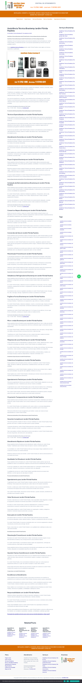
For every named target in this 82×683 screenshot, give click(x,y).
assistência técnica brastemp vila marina (66, 326)
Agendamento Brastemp (10, 664)
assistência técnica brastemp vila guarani (66, 251)
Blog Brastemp (8, 665)
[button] (79, 276)
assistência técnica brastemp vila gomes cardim (66, 248)
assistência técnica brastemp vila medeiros (66, 337)
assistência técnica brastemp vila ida (66, 274)
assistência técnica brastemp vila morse (66, 345)
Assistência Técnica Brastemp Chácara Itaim (47, 629)
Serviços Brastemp (9, 661)
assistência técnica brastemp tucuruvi (65, 233)
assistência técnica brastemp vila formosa (66, 244)
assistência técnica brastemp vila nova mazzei (66, 360)
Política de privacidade (10, 667)
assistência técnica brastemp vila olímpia (66, 363)
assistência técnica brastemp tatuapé (65, 225)
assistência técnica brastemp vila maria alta (66, 307)
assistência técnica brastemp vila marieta (66, 319)
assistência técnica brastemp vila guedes (66, 255)
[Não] (80, 681)
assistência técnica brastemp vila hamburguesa (66, 270)
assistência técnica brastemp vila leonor (66, 292)
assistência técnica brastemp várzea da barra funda (65, 382)
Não (67, 681)
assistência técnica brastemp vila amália (66, 240)
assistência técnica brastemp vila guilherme (66, 259)
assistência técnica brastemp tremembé (65, 229)
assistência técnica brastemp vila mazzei (66, 334)
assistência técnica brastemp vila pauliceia (66, 375)
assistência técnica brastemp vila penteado (66, 378)
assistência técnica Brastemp (17, 47)
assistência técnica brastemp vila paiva (66, 367)
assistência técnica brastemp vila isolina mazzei (66, 285)
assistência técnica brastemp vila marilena (66, 322)
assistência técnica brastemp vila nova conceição (66, 356)
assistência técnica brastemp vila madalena (66, 300)
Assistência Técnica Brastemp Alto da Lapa (24, 629)
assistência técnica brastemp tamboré (65, 222)
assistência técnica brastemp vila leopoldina (66, 296)
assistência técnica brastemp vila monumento (66, 341)
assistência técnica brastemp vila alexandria (66, 236)
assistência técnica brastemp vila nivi (66, 352)
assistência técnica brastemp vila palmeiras (66, 371)
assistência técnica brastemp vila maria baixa (66, 311)
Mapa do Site (8, 669)
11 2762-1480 (38, 7)
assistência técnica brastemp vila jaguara (66, 289)
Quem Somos (8, 659)
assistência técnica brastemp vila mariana (66, 315)
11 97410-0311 (56, 7)
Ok (64, 681)
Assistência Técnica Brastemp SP (11, 629)
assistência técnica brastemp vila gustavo (66, 266)
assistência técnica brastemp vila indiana (66, 278)
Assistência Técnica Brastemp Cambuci (34, 629)
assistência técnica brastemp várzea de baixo (65, 386)
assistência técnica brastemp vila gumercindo (66, 263)
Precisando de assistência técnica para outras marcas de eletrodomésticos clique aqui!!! (28, 614)
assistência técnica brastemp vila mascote (66, 330)
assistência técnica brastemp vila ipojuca (66, 281)
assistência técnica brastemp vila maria (66, 304)
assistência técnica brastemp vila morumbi (66, 348)
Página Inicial (8, 657)
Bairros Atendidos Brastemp (11, 662)
